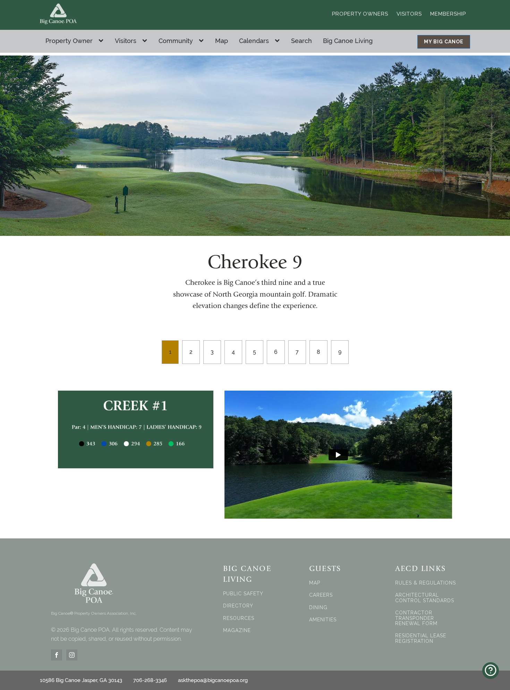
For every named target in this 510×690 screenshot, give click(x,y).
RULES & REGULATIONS (425, 583)
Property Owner (69, 40)
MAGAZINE (237, 630)
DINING (318, 607)
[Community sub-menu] (202, 41)
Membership (448, 14)
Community (176, 40)
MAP (314, 583)
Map (221, 40)
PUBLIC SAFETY (243, 593)
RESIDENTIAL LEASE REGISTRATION (420, 638)
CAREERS (321, 595)
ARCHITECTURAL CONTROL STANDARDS (424, 598)
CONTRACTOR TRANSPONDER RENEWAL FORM (416, 618)
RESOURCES (238, 618)
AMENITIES (323, 619)
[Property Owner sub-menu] (102, 41)
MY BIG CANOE (444, 41)
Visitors (409, 14)
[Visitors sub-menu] (146, 41)
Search (301, 40)
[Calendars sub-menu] (278, 41)
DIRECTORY (238, 605)
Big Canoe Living (348, 40)
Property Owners (360, 14)
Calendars (254, 40)
